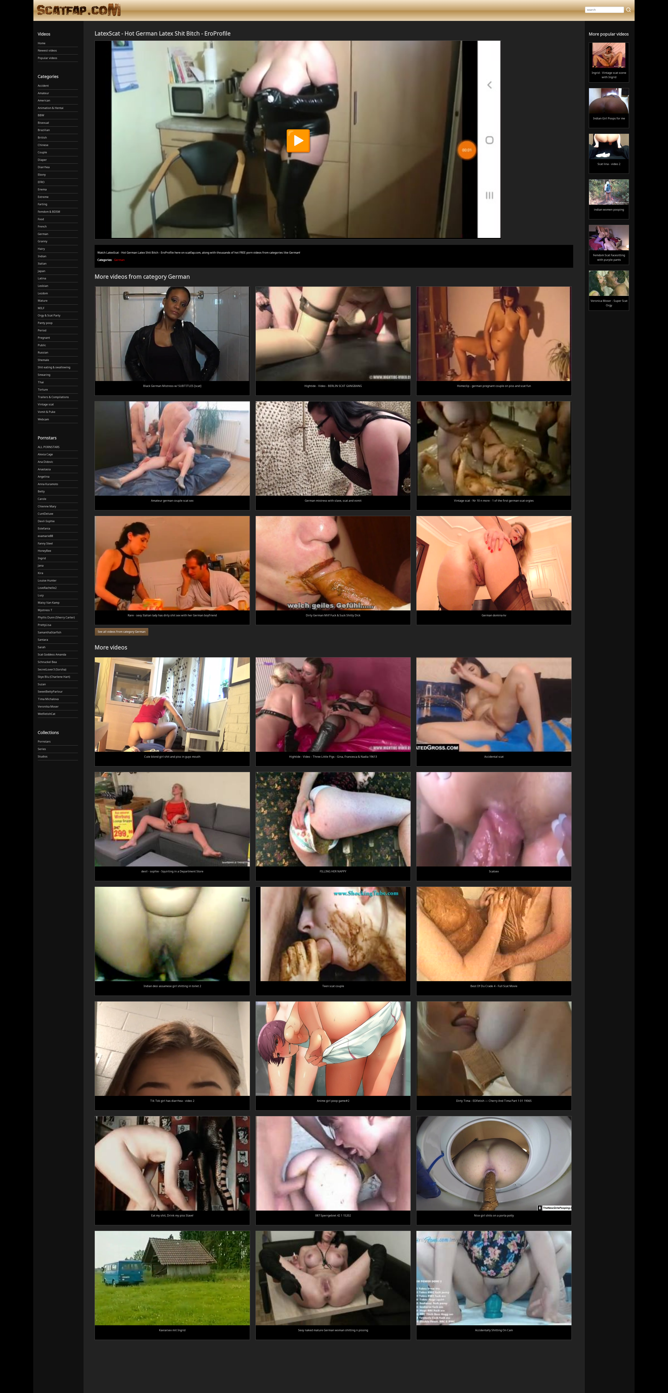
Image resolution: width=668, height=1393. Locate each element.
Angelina (43, 476)
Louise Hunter (47, 580)
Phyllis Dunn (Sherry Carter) (56, 617)
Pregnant (44, 338)
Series (42, 749)
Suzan (42, 684)
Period (42, 330)
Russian (43, 352)
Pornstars (44, 741)
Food (41, 219)
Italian (42, 263)
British (42, 137)
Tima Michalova (48, 699)
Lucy (41, 595)
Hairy (41, 249)
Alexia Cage (45, 454)
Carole (42, 499)
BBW (41, 115)
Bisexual (43, 123)
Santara (43, 640)
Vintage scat (46, 404)
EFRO (41, 182)
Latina (42, 278)
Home (41, 43)
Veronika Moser (48, 706)
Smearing (44, 375)
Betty (41, 491)
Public (42, 345)
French (42, 226)
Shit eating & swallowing (54, 367)
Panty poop (45, 323)
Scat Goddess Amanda (52, 654)
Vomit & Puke (46, 412)
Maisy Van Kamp (48, 603)
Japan (41, 271)
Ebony (42, 174)
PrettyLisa (44, 625)
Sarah (41, 647)
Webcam (43, 419)
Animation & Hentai (50, 108)
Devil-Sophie (46, 521)
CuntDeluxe (45, 514)
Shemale (43, 360)
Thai (41, 382)
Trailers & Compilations (53, 397)
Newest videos (47, 50)
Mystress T (45, 610)
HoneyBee (44, 551)
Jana (40, 565)
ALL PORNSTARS (48, 447)
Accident (43, 86)
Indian (42, 256)
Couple (42, 152)
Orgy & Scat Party (49, 315)
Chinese (43, 145)
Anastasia (44, 469)
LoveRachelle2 (47, 588)
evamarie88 (45, 536)
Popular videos (47, 58)
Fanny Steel (45, 543)
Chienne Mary (47, 506)
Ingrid (42, 558)
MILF (41, 308)
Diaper (42, 160)
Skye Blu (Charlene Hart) (54, 677)
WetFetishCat (46, 714)
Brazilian (44, 130)
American (44, 100)
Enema (42, 189)
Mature (42, 301)
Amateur (43, 93)
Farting (42, 204)
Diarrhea (44, 167)
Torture (43, 389)
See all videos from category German (121, 632)
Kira (40, 573)
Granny (42, 241)
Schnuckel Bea (47, 662)
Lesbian (43, 286)
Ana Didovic (45, 462)
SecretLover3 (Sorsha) (52, 669)
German (43, 234)
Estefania (44, 528)
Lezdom (43, 293)
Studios (42, 756)
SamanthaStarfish (49, 632)
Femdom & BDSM (49, 212)
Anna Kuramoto (48, 484)
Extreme (43, 197)
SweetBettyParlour (50, 691)
